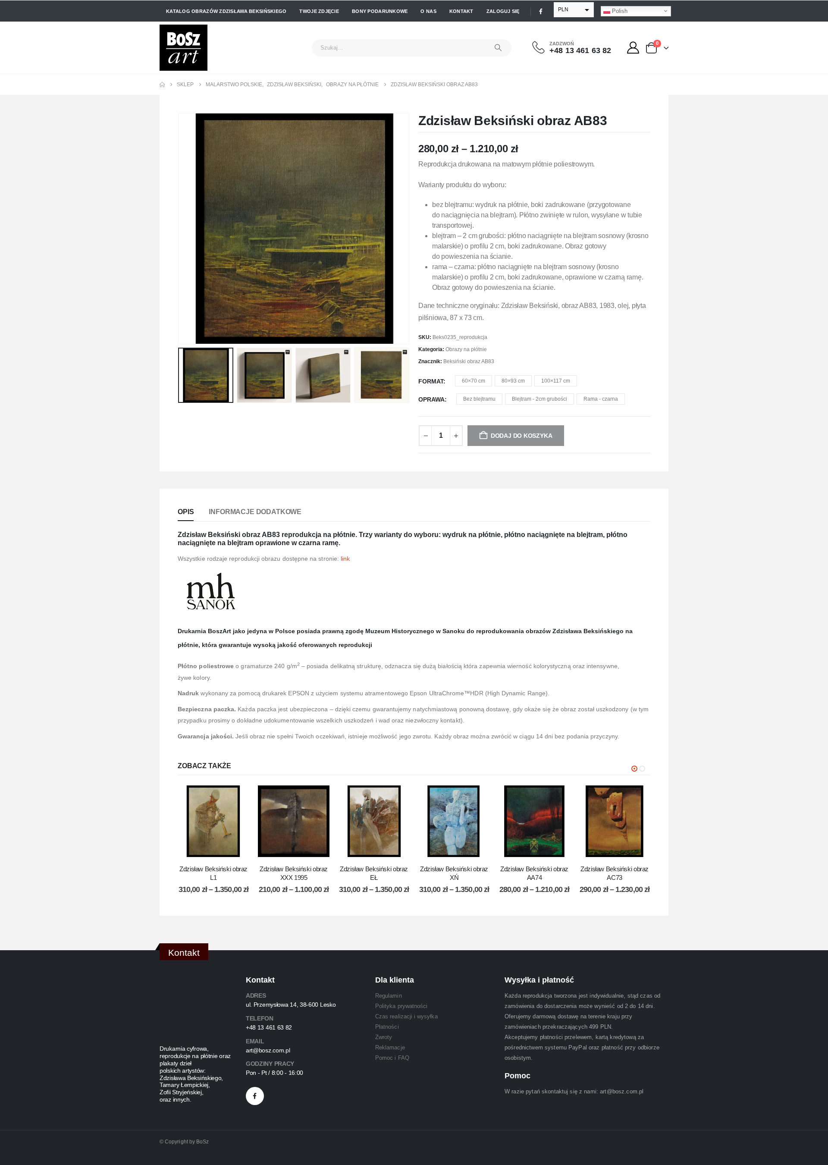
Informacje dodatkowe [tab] (255, 511)
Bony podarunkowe (380, 11)
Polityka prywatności (401, 1006)
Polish (618, 10)
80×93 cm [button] (513, 381)
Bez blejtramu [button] (479, 399)
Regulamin (388, 995)
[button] (179, 228)
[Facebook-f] (255, 1096)
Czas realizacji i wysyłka (406, 1016)
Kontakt (461, 11)
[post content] (213, 821)
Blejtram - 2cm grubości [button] (539, 399)
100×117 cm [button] (555, 381)
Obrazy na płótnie (466, 349)
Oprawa (431, 399)
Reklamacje (390, 1047)
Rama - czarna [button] (600, 399)
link (345, 558)
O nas (428, 11)
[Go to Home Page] (162, 84)
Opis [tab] (186, 511)
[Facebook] (540, 11)
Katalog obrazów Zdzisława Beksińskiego (226, 11)
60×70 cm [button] (473, 381)
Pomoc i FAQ (392, 1058)
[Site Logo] (183, 48)
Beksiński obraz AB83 (468, 361)
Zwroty (383, 1037)
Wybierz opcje (220, 848)
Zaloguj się (503, 11)
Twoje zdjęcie (319, 11)
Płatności (387, 1027)
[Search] (498, 48)
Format (430, 381)
